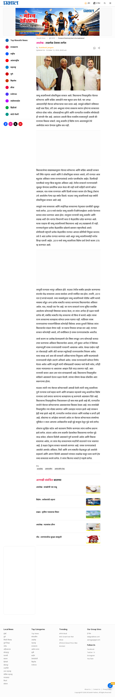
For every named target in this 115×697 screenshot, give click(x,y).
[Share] (99, 48)
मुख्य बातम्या (52, 38)
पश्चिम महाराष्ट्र (8, 674)
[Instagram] (11, 124)
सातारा (6, 659)
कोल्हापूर (6, 652)
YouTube (90, 659)
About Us (88, 689)
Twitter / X (91, 652)
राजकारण (34, 646)
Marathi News (41, 38)
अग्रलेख (33, 640)
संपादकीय (34, 637)
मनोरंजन (34, 665)
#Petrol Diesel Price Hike (68, 643)
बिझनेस (33, 662)
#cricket (62, 646)
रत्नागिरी (6, 668)
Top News (35, 633)
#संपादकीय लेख (59, 469)
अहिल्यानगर (7, 649)
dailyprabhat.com (93, 637)
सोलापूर (6, 665)
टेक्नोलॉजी (34, 659)
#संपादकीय (48, 469)
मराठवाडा (6, 677)
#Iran (61, 640)
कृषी (32, 652)
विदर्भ (5, 681)
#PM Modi (63, 633)
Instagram (91, 655)
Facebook (90, 649)
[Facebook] (6, 124)
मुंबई (5, 633)
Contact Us (96, 689)
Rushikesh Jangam (46, 47)
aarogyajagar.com (93, 640)
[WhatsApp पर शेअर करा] (94, 48)
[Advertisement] (68, 148)
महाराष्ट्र (33, 643)
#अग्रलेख (40, 469)
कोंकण (6, 684)
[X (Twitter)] (15, 124)
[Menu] (110, 3)
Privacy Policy (107, 689)
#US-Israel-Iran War (66, 637)
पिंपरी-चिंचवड (8, 640)
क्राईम (33, 655)
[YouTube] (20, 124)
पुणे (5, 637)
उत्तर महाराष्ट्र (7, 671)
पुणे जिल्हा (7, 643)
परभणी (6, 655)
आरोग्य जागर (35, 649)
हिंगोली (6, 662)
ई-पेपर (89, 633)
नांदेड (5, 646)
